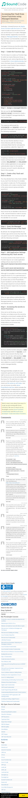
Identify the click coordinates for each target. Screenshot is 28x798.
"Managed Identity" (12, 36)
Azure (15, 20)
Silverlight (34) (4, 774)
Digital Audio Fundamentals (8, 684)
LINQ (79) (3, 752)
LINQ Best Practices (6, 640)
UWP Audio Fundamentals (7, 687)
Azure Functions (20, 20)
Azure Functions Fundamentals (8, 646)
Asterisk (3, 731)
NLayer (3, 709)
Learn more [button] (8, 797)
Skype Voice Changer (6, 721)
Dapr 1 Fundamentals (6, 656)
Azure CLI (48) (4, 762)
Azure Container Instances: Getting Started (11, 672)
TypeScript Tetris (5, 719)
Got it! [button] (23, 795)
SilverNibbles (4, 729)
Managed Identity (10, 22)
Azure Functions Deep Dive (7, 635)
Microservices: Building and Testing (9, 632)
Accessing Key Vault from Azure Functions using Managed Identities (13, 16)
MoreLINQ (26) (4, 784)
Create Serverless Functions (8, 659)
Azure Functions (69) (6, 759)
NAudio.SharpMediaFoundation (8, 711)
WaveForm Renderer (6, 714)
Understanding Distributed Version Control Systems (13, 692)
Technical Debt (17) (5, 792)
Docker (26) (4, 782)
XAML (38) (3, 769)
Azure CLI (4, 22)
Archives (4, 740)
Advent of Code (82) (6, 750)
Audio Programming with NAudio (9, 689)
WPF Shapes (4, 734)
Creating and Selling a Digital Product (10, 699)
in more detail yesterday (16, 61)
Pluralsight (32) (4, 777)
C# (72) (3, 754)
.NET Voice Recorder (6, 736)
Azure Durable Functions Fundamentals (10, 649)
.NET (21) (3, 789)
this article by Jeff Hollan (14, 383)
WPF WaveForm (5, 716)
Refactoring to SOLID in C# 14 (8, 623)
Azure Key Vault (17, 22)
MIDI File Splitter (5, 726)
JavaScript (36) (4, 772)
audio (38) (3, 767)
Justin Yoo (16, 456)
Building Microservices (6, 654)
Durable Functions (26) (6, 779)
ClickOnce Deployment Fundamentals (10, 701)
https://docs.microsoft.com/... (13, 482)
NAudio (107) (4, 747)
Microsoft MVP (7, 591)
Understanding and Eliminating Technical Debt (12, 679)
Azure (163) (4, 745)
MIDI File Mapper (5, 724)
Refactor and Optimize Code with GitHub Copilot (12, 626)
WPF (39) (3, 764)
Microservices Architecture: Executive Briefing (12, 651)
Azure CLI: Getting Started (7, 677)
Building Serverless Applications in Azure (11, 674)
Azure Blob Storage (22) (7, 787)
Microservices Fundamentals (8, 637)
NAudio (3, 707)
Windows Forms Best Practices (8, 682)
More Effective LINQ (6, 661)
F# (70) (3, 757)
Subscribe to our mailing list (7, 612)
